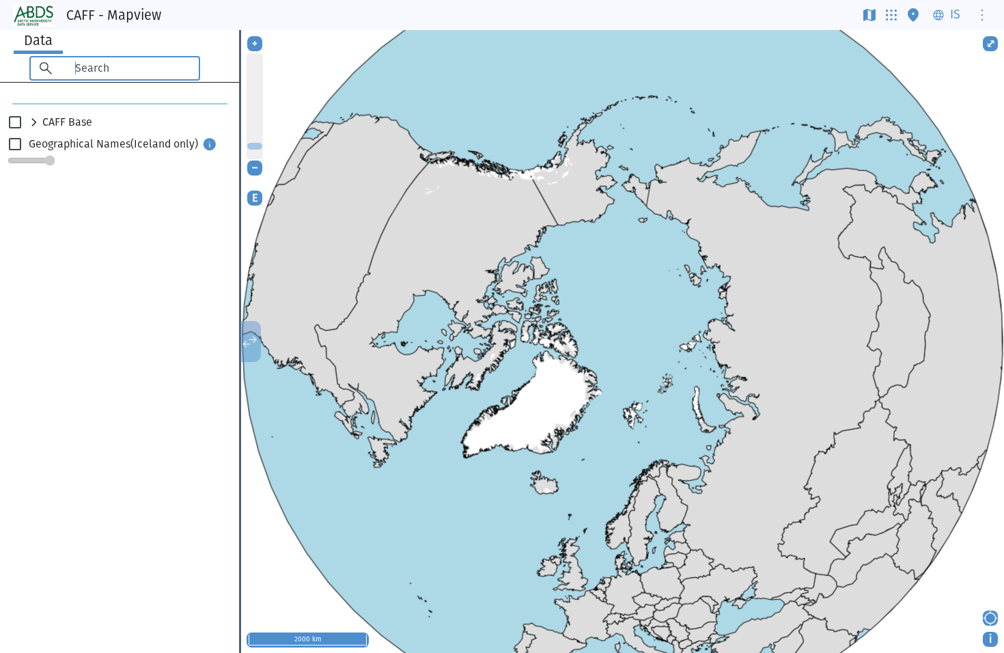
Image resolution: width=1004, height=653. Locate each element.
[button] (119, 122)
